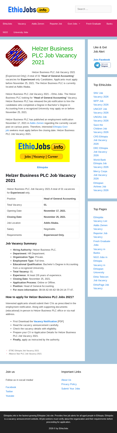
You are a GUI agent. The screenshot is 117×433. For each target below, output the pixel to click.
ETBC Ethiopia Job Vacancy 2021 (24, 350)
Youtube (10, 396)
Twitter (9, 391)
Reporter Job (56, 23)
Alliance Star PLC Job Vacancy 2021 (25, 354)
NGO (5, 32)
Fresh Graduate (93, 23)
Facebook (11, 387)
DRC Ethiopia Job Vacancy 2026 (100, 152)
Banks (110, 23)
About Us (66, 380)
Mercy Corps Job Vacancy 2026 (100, 175)
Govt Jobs (72, 23)
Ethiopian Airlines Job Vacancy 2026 (100, 187)
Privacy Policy (69, 384)
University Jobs (21, 32)
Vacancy (22, 23)
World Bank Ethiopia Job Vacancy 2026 (100, 163)
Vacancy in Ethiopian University (99, 269)
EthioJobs (7, 23)
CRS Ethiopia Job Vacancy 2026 (100, 140)
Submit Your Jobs (70, 388)
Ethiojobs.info (10, 415)
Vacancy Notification (45, 321)
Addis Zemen (38, 23)
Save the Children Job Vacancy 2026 (100, 129)
